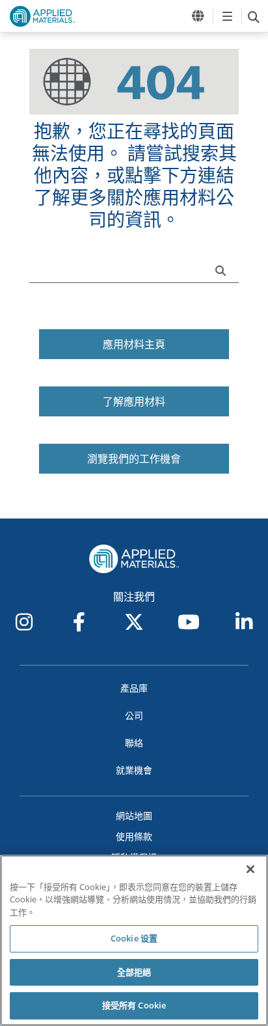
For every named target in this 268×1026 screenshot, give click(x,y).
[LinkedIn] (244, 622)
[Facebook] (79, 622)
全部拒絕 (134, 972)
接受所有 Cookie (134, 1005)
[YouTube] (189, 622)
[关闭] (250, 869)
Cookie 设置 (134, 938)
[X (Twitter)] (134, 622)
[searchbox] (253, 16)
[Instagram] (24, 622)
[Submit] (224, 269)
